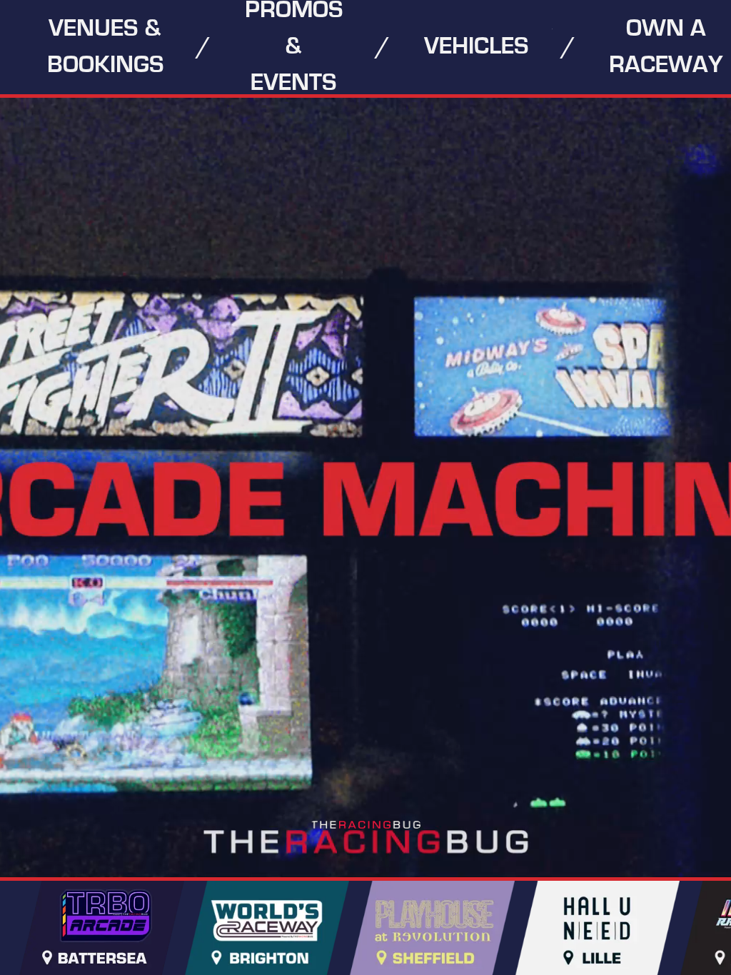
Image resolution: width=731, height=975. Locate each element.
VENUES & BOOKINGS (105, 46)
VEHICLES (476, 46)
